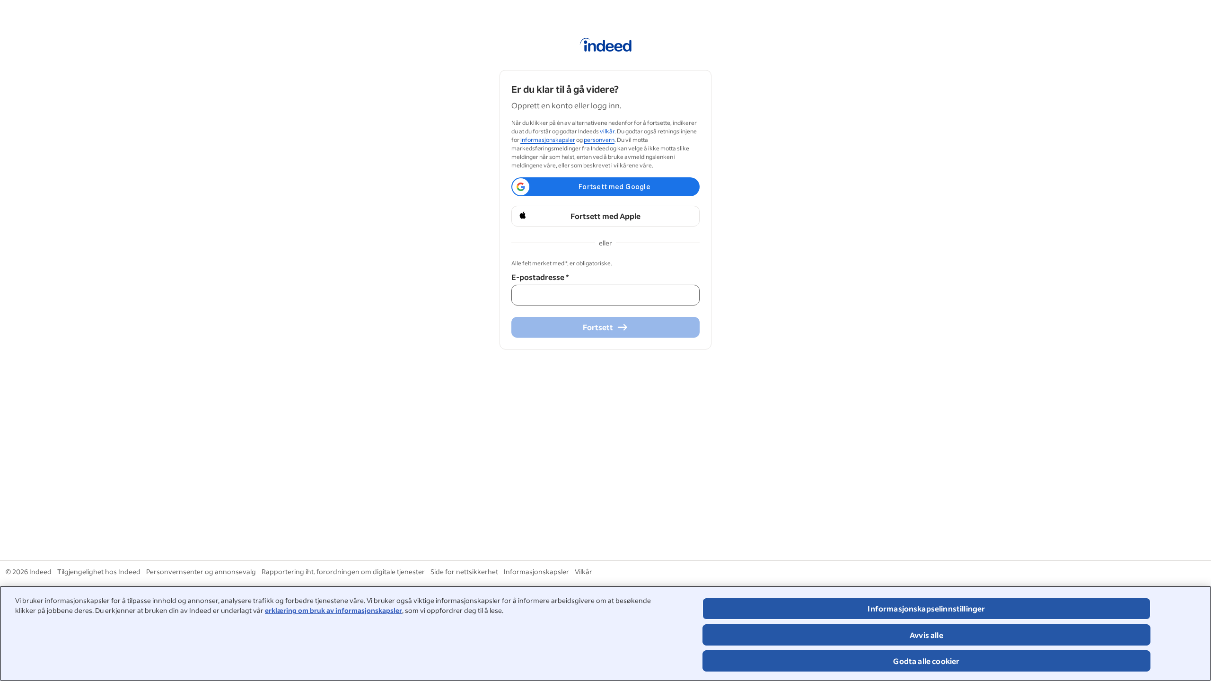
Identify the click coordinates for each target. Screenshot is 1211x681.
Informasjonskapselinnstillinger (926, 608)
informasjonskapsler (547, 139)
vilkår (607, 131)
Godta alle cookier (926, 661)
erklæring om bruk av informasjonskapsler (333, 610)
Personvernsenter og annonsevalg (201, 571)
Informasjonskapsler (536, 571)
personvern (599, 139)
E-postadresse (540, 277)
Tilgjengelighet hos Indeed (98, 571)
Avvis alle (926, 635)
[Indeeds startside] (605, 46)
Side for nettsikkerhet (464, 571)
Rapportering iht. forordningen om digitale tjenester (343, 571)
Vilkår (583, 571)
